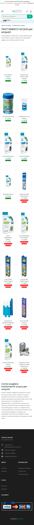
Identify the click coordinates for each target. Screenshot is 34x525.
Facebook (4, 486)
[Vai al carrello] (31, 12)
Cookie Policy (22, 471)
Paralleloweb (20, 519)
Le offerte (4, 471)
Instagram (4, 489)
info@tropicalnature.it (11, 456)
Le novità (3, 468)
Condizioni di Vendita (24, 468)
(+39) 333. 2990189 (10, 450)
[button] (27, 12)
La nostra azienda (23, 474)
